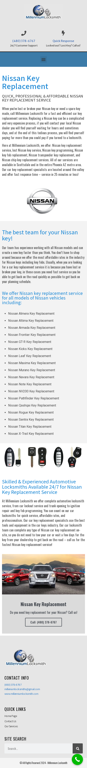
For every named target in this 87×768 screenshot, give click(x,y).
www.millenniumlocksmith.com (21, 694)
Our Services (11, 726)
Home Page (10, 716)
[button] (43, 59)
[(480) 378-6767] (23, 33)
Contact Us (10, 721)
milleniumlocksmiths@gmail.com (22, 689)
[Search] (78, 748)
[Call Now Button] (77, 759)
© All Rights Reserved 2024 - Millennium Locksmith (43, 763)
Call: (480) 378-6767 (43, 622)
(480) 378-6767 (23, 41)
